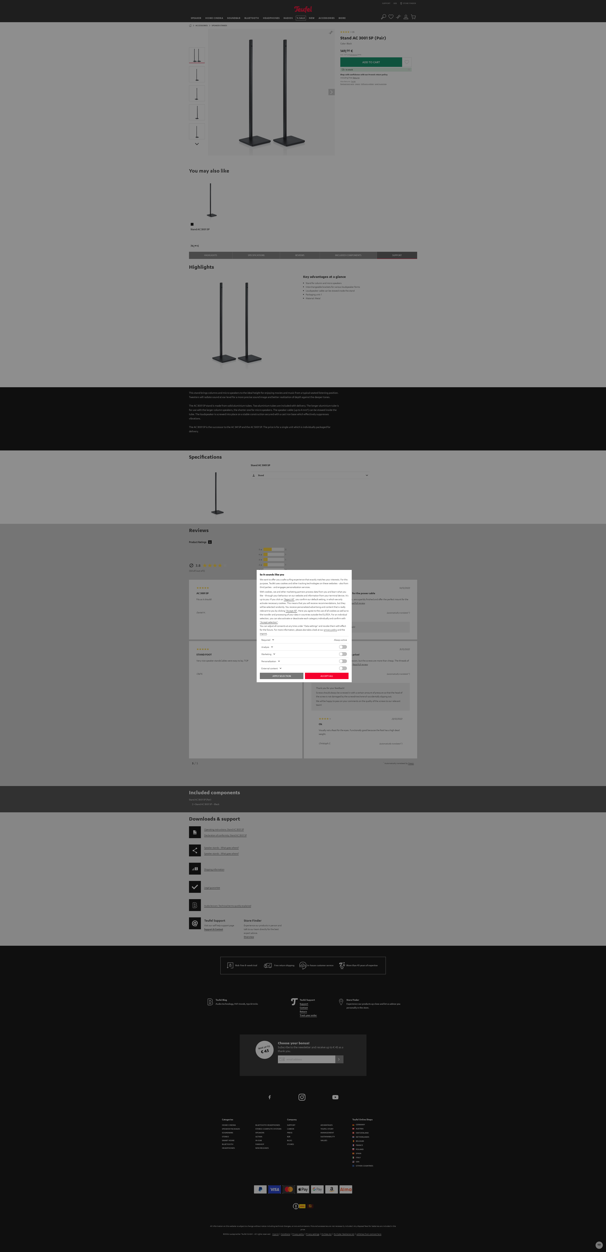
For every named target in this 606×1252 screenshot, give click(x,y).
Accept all (327, 675)
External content (269, 668)
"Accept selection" (269, 622)
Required (265, 639)
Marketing (266, 654)
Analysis (265, 646)
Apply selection (282, 675)
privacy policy (330, 629)
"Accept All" (291, 610)
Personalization (268, 661)
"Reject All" (289, 599)
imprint (263, 633)
